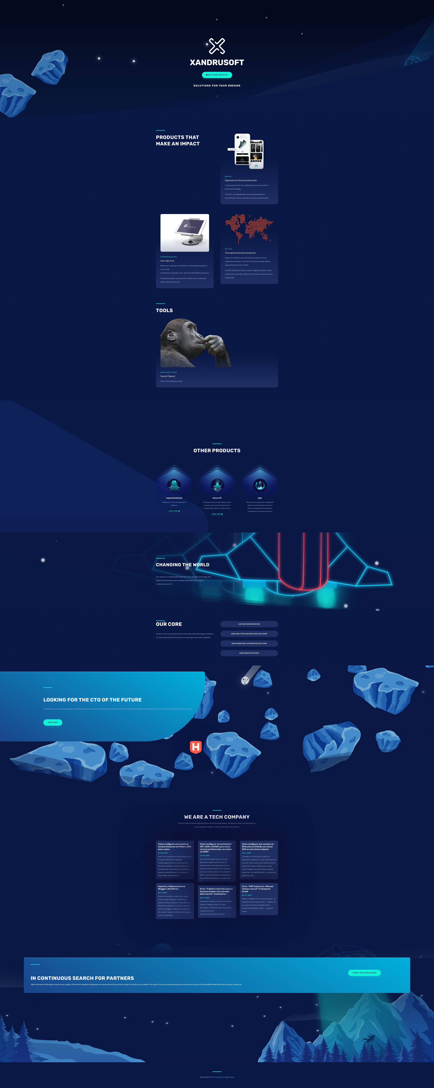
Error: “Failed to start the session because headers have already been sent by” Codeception (216, 891)
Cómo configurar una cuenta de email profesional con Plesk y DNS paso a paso (174, 846)
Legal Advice (229, 1077)
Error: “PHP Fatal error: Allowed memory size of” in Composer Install (257, 889)
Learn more (173, 511)
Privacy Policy (217, 1077)
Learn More (216, 514)
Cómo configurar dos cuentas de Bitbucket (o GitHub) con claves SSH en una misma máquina (258, 846)
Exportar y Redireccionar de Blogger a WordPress (171, 887)
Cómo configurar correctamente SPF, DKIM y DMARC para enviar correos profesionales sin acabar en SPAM (216, 848)
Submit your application (364, 973)
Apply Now (53, 722)
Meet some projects (218, 75)
